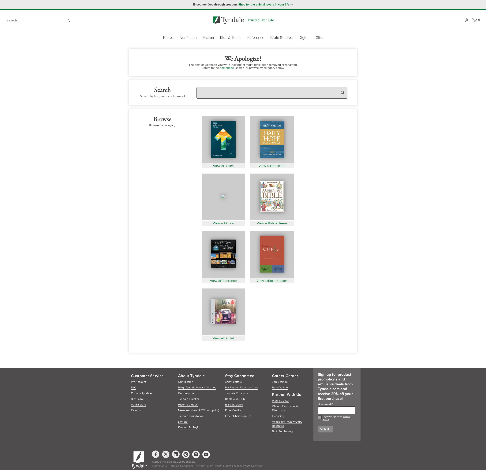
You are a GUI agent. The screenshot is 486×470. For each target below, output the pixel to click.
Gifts (319, 37)
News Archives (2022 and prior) (198, 410)
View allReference (223, 281)
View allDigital (223, 338)
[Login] (466, 20)
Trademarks (159, 466)
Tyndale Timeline (189, 399)
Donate (183, 422)
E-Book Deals (234, 404)
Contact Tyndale (141, 393)
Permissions (138, 404)
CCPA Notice (223, 466)
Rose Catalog (234, 410)
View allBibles (223, 166)
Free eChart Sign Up (238, 416)
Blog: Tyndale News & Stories (197, 387)
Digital (304, 37)
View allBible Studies (271, 281)
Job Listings (280, 382)
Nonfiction (188, 37)
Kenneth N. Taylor (189, 427)
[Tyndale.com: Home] (244, 20)
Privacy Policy (204, 466)
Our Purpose (186, 393)
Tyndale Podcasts (236, 393)
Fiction (208, 37)
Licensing (278, 416)
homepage (227, 68)
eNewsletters (233, 382)
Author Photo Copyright (248, 466)
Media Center (280, 400)
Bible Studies (281, 37)
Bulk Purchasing (282, 431)
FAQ (133, 387)
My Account (138, 382)
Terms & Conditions (181, 466)
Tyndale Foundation (191, 416)
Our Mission (185, 382)
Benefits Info (280, 387)
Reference (255, 37)
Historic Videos (188, 404)
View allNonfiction (272, 166)
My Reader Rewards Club (241, 387)
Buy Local (137, 399)
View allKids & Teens (272, 223)
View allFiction (223, 223)
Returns (136, 410)
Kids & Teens (230, 37)
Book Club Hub (235, 399)
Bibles (168, 37)
